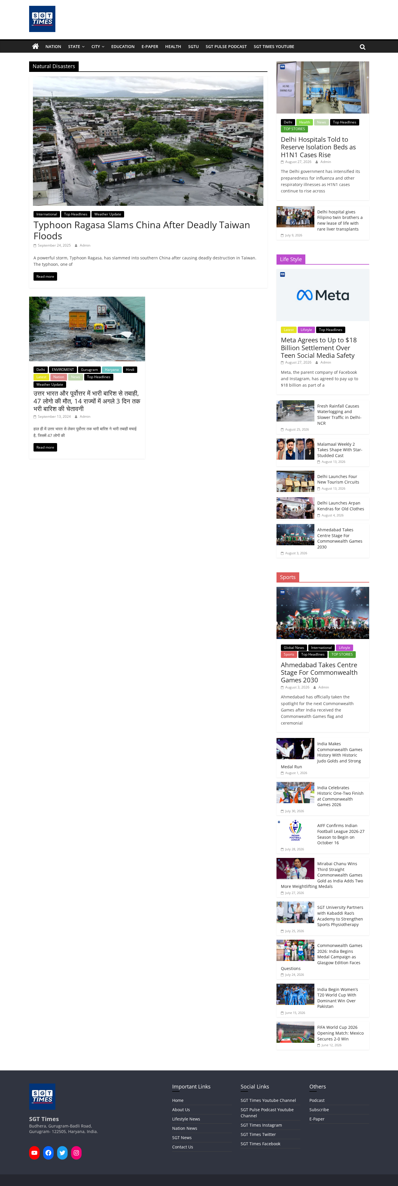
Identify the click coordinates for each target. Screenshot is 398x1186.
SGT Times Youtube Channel (268, 1100)
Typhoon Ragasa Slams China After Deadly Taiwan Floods (142, 230)
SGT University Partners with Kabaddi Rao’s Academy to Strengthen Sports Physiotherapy (340, 915)
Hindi (130, 369)
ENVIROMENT (63, 369)
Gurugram (89, 369)
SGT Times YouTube (274, 46)
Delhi (40, 369)
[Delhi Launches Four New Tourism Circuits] (295, 474)
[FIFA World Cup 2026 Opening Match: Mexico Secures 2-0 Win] (295, 1024)
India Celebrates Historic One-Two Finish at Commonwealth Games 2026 (340, 796)
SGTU (193, 46)
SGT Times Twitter (258, 1134)
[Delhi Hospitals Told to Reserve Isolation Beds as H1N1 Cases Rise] (323, 64)
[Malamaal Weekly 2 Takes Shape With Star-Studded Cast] (295, 441)
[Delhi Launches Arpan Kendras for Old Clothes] (295, 500)
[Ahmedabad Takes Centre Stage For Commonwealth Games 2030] (295, 527)
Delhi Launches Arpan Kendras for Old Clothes (340, 505)
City (95, 46)
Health (173, 46)
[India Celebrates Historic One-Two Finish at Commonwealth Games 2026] (295, 785)
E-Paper (150, 46)
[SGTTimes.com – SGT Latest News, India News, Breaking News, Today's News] (35, 46)
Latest (41, 376)
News (75, 376)
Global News (294, 647)
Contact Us (182, 1147)
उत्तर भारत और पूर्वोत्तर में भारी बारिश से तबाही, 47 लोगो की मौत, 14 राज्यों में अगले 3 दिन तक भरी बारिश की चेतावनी (87, 401)
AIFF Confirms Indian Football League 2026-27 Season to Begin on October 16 (340, 834)
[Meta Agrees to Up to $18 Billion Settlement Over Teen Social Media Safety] (323, 272)
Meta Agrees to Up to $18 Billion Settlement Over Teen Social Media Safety (319, 347)
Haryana (112, 369)
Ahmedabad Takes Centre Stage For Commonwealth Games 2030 (339, 538)
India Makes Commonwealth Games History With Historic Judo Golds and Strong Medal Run (321, 755)
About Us (181, 1109)
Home (178, 1100)
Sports (289, 654)
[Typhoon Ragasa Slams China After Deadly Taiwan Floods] (148, 80)
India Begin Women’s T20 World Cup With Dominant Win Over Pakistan (337, 998)
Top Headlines (75, 214)
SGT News (182, 1137)
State (74, 46)
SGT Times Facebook (260, 1143)
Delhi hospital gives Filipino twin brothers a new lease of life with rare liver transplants (340, 220)
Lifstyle (306, 329)
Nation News (184, 1128)
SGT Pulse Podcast (226, 46)
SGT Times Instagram (261, 1125)
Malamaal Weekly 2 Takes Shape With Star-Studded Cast (339, 449)
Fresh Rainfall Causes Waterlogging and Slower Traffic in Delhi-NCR (339, 414)
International (46, 214)
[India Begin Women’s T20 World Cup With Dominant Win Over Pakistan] (295, 986)
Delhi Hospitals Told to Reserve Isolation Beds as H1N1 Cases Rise (318, 147)
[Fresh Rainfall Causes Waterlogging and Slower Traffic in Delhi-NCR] (295, 403)
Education (123, 46)
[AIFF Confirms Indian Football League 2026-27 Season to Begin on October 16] (295, 823)
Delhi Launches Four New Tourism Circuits (338, 479)
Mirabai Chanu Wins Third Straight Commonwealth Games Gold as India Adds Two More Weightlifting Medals (322, 875)
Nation (53, 46)
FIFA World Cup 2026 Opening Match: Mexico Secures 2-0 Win (340, 1032)
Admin (85, 245)
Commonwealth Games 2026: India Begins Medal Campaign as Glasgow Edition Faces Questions (321, 957)
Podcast (317, 1100)
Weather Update (107, 214)
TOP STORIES (294, 128)
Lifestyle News (186, 1119)
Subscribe (319, 1109)
